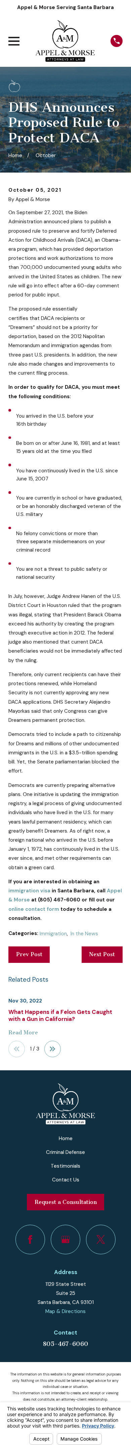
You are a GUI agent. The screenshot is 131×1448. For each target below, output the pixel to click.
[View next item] (52, 1049)
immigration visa (29, 890)
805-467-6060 (65, 1344)
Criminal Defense (65, 1152)
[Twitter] (101, 1239)
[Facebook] (30, 1239)
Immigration (53, 933)
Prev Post (29, 954)
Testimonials (65, 1166)
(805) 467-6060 (59, 899)
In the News (84, 933)
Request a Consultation (66, 1202)
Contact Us (65, 1179)
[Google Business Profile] (65, 1239)
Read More (23, 1033)
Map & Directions (65, 1311)
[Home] (65, 40)
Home (66, 1138)
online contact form (33, 909)
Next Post (102, 954)
